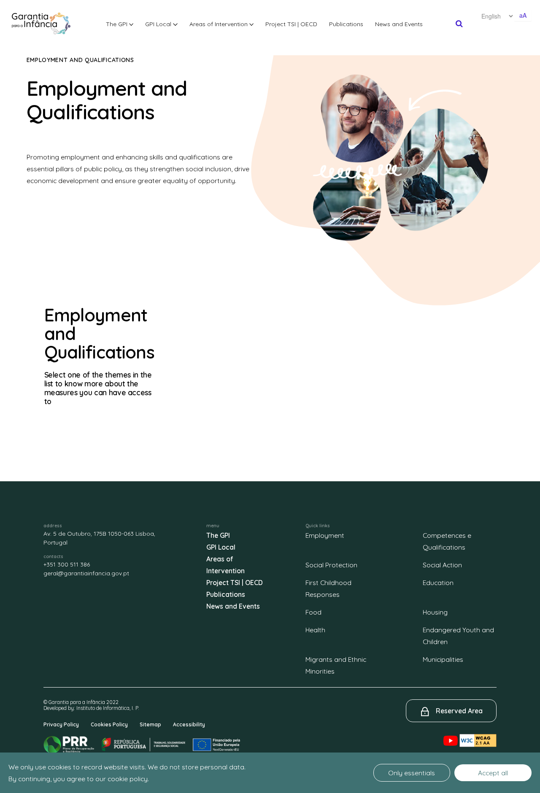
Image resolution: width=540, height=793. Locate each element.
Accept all (493, 773)
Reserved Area (459, 711)
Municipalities (443, 659)
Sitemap (150, 724)
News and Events (399, 24)
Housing (435, 612)
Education (438, 582)
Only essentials (411, 773)
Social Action (442, 565)
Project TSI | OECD (291, 24)
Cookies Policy (109, 724)
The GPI (117, 24)
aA (522, 15)
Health (315, 630)
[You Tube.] (451, 733)
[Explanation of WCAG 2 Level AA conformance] (478, 733)
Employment (324, 535)
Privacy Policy (61, 724)
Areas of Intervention (219, 24)
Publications (346, 24)
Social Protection (331, 565)
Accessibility (189, 724)
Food (313, 612)
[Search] (459, 23)
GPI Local (159, 24)
